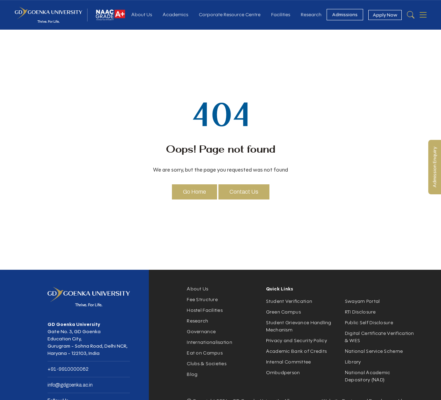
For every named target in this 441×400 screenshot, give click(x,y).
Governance (201, 332)
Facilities (280, 15)
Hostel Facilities (205, 310)
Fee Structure (202, 299)
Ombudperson (283, 373)
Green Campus (283, 312)
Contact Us (243, 192)
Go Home (194, 192)
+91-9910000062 (68, 369)
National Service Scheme (374, 351)
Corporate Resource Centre (229, 15)
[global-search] (410, 15)
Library (353, 362)
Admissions (345, 15)
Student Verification (289, 301)
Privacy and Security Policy (296, 340)
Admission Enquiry (435, 167)
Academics (175, 15)
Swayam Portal (362, 301)
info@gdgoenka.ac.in (70, 385)
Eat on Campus (205, 353)
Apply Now (385, 15)
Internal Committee (288, 362)
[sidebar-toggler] (423, 15)
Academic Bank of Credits (296, 351)
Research (311, 15)
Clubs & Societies (206, 364)
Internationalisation (209, 342)
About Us (141, 15)
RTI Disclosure (360, 312)
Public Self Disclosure (369, 323)
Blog (192, 374)
